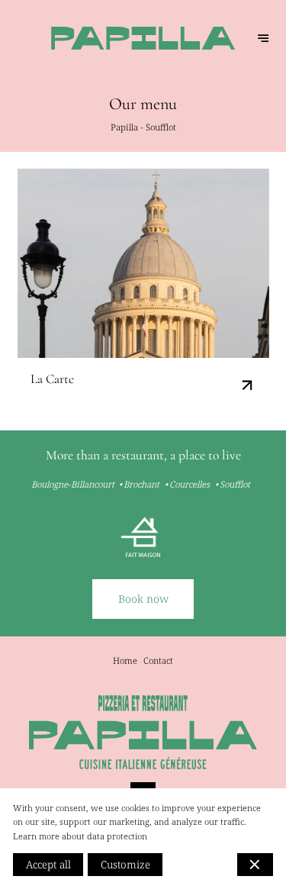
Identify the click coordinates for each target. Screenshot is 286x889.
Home (125, 660)
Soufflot (235, 484)
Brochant (141, 484)
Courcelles (189, 484)
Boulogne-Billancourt (72, 484)
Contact (158, 660)
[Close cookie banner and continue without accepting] (255, 864)
